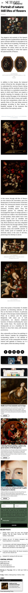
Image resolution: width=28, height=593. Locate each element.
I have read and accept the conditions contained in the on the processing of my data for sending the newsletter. (13, 520)
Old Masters (3, 14)
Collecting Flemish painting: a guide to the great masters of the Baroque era (13, 447)
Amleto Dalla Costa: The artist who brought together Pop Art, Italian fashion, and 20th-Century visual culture (15, 534)
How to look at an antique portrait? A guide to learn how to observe (14, 489)
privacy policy (6, 520)
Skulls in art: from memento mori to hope (13, 406)
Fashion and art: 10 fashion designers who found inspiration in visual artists (15, 540)
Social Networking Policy (6, 591)
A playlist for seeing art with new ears (12, 556)
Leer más (5, 415)
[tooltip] (5, 352)
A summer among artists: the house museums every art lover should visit (15, 551)
